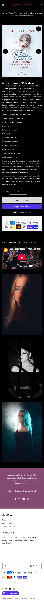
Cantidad (5, 192)
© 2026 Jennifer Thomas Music (11, 598)
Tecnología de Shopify (28, 598)
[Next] (38, 51)
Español (8, 566)
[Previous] (5, 51)
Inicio (4, 13)
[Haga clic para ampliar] (38, 28)
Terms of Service (8, 526)
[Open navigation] (5, 4)
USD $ (36, 566)
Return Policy (7, 523)
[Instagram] (28, 499)
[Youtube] (23, 499)
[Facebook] (15, 499)
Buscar (4, 520)
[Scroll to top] (39, 595)
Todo (11, 13)
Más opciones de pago (22, 212)
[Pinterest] (19, 499)
